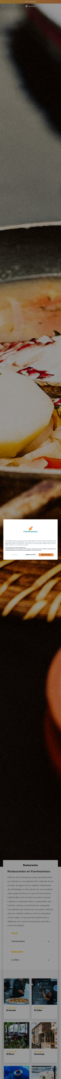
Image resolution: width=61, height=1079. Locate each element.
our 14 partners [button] (19, 540)
